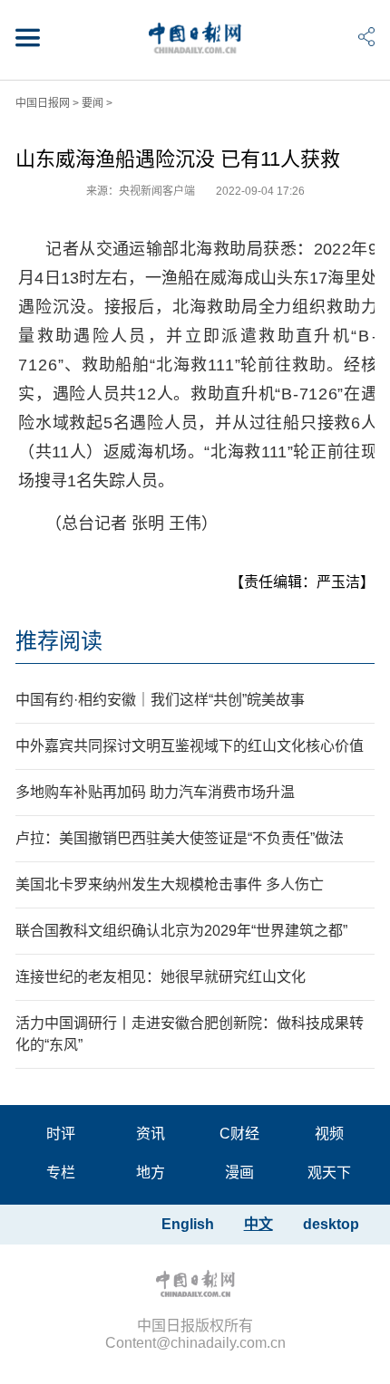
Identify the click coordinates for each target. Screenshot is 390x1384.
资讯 (150, 1133)
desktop (331, 1224)
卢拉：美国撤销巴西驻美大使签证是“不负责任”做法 (179, 838)
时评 (60, 1133)
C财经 (239, 1133)
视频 (329, 1133)
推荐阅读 (58, 641)
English (187, 1224)
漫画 (239, 1172)
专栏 (60, 1172)
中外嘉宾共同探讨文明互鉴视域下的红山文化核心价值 (189, 746)
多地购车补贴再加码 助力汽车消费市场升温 (155, 792)
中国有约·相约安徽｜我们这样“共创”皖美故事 (160, 699)
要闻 (92, 103)
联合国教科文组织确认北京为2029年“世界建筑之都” (181, 930)
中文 (258, 1224)
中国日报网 (42, 103)
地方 (150, 1172)
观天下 (329, 1172)
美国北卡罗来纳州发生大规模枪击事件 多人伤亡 (169, 884)
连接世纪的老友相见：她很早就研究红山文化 (160, 977)
